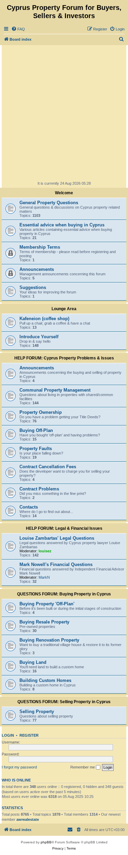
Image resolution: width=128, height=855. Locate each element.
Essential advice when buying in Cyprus (61, 224)
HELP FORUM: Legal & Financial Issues (64, 528)
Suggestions (32, 287)
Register (29, 735)
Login (8, 735)
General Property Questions (48, 202)
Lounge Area (64, 308)
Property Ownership (40, 412)
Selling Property (36, 711)
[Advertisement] (64, 113)
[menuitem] (18, 29)
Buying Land (32, 662)
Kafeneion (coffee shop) (44, 318)
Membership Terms (39, 247)
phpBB (46, 842)
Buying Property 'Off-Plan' (46, 603)
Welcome (64, 192)
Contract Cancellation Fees (47, 466)
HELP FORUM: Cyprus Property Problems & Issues (64, 358)
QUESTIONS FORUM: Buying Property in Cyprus (64, 594)
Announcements (36, 269)
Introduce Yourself (38, 336)
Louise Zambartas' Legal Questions (56, 538)
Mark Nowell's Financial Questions (56, 564)
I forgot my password (19, 767)
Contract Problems (39, 488)
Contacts (28, 507)
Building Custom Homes (45, 680)
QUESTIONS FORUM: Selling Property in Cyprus (64, 701)
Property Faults (35, 448)
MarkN (44, 577)
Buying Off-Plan (36, 430)
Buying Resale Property (44, 621)
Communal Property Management (54, 390)
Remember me (83, 767)
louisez (45, 551)
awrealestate (27, 819)
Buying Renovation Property (49, 640)
